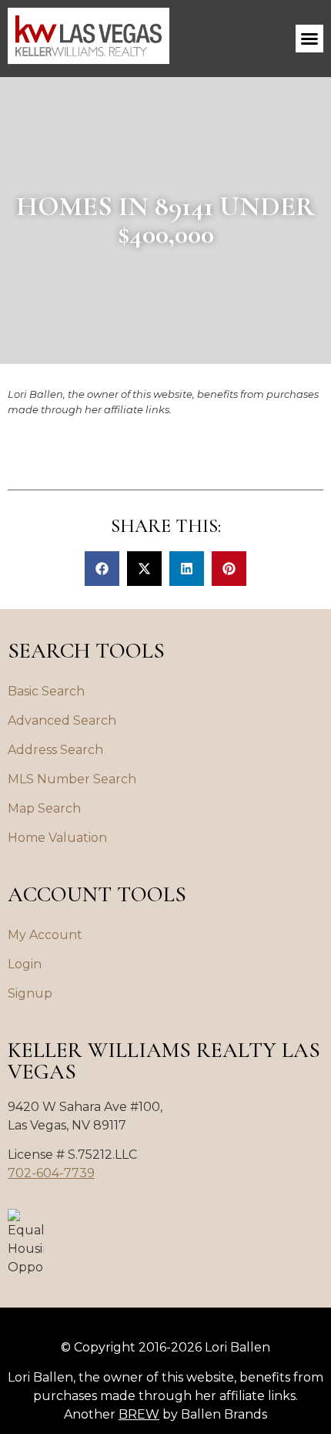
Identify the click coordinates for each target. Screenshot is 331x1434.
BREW (139, 1414)
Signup (30, 993)
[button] (309, 38)
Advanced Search (62, 720)
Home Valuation (57, 837)
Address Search (55, 749)
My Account (45, 934)
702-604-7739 (51, 1173)
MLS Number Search (72, 779)
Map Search (44, 808)
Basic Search (46, 691)
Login (25, 964)
